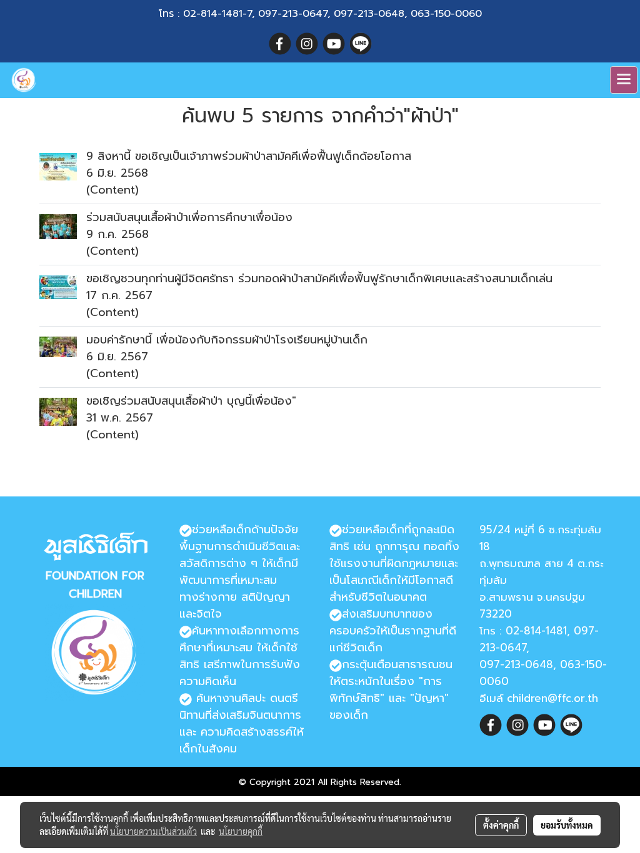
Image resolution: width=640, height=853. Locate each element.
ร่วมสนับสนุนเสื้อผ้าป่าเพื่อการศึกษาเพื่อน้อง (189, 217)
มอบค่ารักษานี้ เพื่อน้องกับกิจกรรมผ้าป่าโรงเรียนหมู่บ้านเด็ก (227, 339)
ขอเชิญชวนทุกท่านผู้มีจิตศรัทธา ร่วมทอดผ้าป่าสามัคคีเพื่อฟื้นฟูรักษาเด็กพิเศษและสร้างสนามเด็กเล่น (319, 278)
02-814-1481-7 (217, 13)
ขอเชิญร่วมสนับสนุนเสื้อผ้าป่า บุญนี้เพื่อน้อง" (191, 401)
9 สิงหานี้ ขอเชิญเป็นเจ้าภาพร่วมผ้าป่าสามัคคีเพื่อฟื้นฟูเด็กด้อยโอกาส (248, 156)
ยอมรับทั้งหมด (567, 825)
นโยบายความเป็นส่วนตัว (153, 831)
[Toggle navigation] (624, 80)
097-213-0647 (293, 13)
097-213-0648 (369, 13)
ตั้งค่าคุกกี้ (501, 825)
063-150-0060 (446, 13)
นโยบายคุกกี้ (240, 831)
